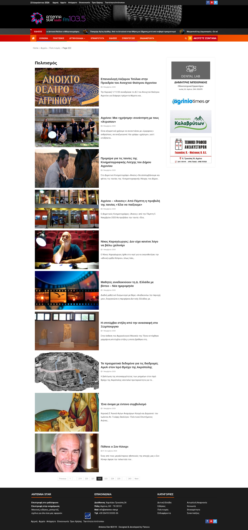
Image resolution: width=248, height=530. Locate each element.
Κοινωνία (43, 38)
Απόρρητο (72, 3)
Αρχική (55, 3)
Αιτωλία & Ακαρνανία (197, 502)
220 (86, 479)
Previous (62, 479)
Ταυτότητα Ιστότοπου (115, 3)
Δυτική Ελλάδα (76, 38)
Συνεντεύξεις (128, 38)
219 (80, 479)
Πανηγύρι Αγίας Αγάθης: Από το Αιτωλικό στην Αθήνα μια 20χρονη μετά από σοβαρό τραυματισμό (97, 32)
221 (93, 479)
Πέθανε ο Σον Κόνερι (114, 446)
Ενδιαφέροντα (147, 38)
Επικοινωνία (84, 3)
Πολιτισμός (58, 38)
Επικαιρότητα (97, 38)
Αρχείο (63, 3)
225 (118, 479)
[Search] (185, 38)
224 (112, 479)
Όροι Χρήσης (97, 3)
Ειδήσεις (113, 38)
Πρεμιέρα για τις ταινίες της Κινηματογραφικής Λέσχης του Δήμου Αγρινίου (126, 162)
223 (105, 479)
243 (129, 479)
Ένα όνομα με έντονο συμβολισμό (123, 404)
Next (136, 479)
